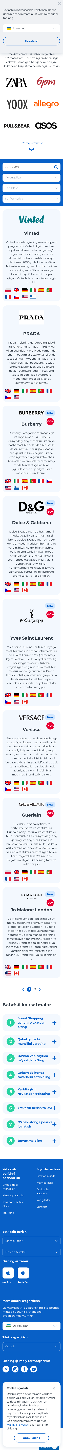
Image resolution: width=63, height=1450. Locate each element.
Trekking (8, 1212)
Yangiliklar (43, 1200)
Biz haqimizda (46, 1176)
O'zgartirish (31, 41)
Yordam (42, 1206)
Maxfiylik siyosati (18, 1424)
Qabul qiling (31, 1437)
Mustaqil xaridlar (14, 1195)
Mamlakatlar (45, 1182)
